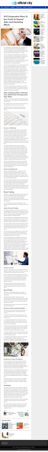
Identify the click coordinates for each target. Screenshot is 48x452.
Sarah (11, 436)
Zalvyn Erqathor (7, 27)
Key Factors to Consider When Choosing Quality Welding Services (37, 31)
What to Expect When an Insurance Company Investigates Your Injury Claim (37, 24)
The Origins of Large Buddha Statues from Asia (37, 17)
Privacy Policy (17, 447)
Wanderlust (12, 7)
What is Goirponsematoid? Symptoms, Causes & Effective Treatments (5, 425)
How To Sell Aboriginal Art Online (20, 425)
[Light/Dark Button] (46, 7)
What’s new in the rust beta (5, 435)
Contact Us (30, 7)
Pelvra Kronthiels (26, 427)
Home (2, 7)
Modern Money (19, 7)
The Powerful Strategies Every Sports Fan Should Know (37, 46)
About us (25, 7)
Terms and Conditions (23, 447)
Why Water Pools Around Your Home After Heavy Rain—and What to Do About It (37, 61)
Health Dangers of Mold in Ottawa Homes (37, 39)
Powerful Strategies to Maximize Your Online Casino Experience (37, 53)
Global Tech (6, 7)
